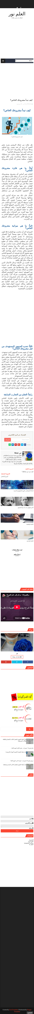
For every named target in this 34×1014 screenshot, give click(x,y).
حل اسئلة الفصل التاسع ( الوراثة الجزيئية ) (16, 752)
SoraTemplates (13, 1009)
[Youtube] (13, 6)
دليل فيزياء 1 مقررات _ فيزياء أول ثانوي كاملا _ (22, 748)
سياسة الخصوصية (28, 843)
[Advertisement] (17, 39)
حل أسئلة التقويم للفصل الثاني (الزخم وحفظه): (14, 764)
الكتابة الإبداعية (30, 541)
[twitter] (17, 8)
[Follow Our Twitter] (17, 661)
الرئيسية (31, 840)
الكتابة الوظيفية (29, 524)
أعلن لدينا (30, 841)
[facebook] (20, 8)
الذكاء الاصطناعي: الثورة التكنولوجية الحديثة (23, 490)
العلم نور (17, 14)
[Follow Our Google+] (6, 661)
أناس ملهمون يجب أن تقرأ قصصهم (25, 507)
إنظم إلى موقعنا (16, 657)
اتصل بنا (31, 844)
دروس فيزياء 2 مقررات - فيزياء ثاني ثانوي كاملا (22, 760)
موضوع (18, 104)
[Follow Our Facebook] (28, 661)
